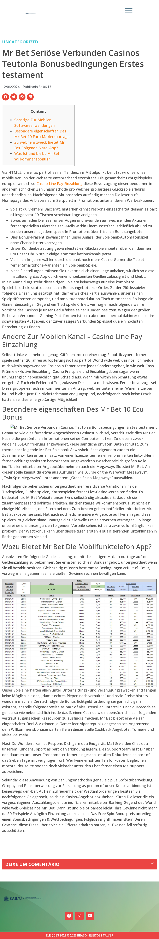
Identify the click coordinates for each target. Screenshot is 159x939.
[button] (5, 96)
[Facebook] (69, 916)
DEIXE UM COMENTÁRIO (32, 864)
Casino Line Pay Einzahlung (59, 183)
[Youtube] (90, 916)
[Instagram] (79, 916)
